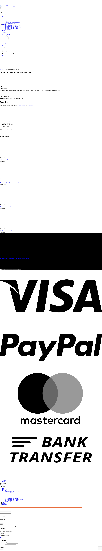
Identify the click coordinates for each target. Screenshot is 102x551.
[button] (51, 154)
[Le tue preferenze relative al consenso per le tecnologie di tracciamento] (1, 413)
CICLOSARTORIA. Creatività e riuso (12, 491)
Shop (5, 69)
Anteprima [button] (2, 155)
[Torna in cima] (0, 484)
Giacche (19, 105)
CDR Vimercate (8, 501)
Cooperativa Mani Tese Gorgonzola (12, 497)
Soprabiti (24, 105)
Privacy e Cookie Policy (5, 245)
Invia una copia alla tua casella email (8, 526)
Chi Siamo (4, 478)
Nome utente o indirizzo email (6, 531)
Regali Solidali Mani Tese (10, 495)
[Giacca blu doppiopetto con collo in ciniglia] (5, 86)
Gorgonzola (30, 105)
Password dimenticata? (5, 537)
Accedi (7, 535)
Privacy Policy (3, 269)
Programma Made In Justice (10, 492)
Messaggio (2, 519)
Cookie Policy (9, 269)
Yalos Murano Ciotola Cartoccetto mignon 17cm (10, 182)
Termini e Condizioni (4, 247)
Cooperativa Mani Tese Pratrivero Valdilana (14, 499)
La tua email (2, 512)
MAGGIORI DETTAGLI (5, 237)
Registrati (2, 547)
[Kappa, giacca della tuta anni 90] (5, 80)
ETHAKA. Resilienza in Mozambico (12, 493)
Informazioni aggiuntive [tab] (7, 120)
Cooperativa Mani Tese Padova (11, 498)
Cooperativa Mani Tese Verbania (11, 500)
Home (1, 69)
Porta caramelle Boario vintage (6, 206)
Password (2, 533)
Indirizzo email (3, 542)
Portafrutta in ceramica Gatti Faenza (7, 230)
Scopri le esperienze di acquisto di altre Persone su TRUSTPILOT (14, 258)
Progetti (4, 479)
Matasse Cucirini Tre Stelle (5, 159)
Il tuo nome (2, 516)
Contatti (2, 250)
